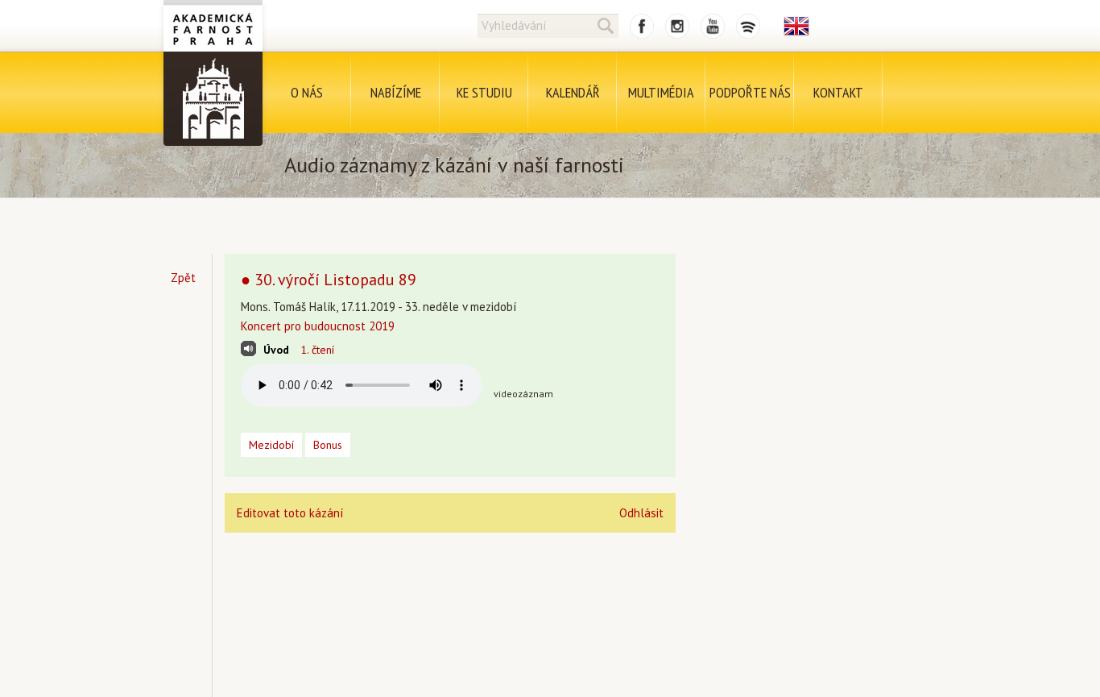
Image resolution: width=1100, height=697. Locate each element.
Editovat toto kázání (290, 513)
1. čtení (317, 349)
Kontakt (838, 92)
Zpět (183, 277)
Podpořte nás (750, 92)
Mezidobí (271, 445)
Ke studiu (484, 92)
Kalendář (573, 92)
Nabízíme (395, 92)
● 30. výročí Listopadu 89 (328, 279)
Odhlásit (641, 513)
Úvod (276, 349)
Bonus (327, 445)
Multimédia (661, 92)
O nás (307, 92)
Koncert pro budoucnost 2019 (318, 326)
